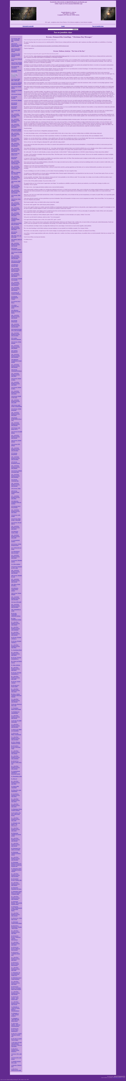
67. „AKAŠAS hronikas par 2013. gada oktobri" (15, 752)
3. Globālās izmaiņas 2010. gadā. (16, 1062)
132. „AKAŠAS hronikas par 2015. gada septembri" (15, 476)
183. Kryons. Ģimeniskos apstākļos (16, 249)
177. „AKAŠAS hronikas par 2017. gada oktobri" (15, 275)
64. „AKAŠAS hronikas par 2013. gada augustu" (15, 767)
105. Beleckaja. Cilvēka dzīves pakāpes (14, 589)
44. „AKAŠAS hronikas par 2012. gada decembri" (15, 858)
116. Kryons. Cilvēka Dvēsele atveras (16, 544)
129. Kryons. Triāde (15, 488)
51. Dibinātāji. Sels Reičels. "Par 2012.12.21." (15, 824)
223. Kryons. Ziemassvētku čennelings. (14, 75)
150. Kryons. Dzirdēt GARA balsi (16, 397)
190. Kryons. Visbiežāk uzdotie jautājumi (15, 219)
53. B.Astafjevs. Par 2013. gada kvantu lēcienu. (15, 814)
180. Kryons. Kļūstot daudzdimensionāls (16, 261)
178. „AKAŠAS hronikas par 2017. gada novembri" (15, 270)
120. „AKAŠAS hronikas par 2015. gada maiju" (15, 528)
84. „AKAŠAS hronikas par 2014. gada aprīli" (15, 678)
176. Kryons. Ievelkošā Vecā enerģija (16, 279)
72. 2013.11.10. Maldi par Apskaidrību (16, 730)
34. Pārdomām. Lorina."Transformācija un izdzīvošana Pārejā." (16, 908)
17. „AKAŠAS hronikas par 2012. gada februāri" (15, 993)
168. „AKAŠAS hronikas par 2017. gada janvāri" (15, 317)
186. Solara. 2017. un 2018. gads (16, 236)
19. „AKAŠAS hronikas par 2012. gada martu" (15, 983)
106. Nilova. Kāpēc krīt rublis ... (15, 585)
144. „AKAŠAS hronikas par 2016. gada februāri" (15, 424)
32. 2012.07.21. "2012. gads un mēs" (16, 919)
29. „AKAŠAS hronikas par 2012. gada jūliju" (15, 932)
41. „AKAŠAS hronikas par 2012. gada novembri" (15, 875)
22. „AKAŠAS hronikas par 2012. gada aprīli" (15, 969)
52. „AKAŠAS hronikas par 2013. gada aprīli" (15, 819)
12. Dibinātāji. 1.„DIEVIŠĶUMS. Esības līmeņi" (15, 1020)
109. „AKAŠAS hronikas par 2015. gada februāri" (15, 572)
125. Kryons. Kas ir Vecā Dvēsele (15, 507)
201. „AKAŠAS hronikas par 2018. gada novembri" (15, 167)
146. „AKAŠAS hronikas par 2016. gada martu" (15, 414)
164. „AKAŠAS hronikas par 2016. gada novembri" (15, 334)
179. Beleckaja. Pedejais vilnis (14, 265)
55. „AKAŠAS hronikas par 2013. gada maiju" (15, 805)
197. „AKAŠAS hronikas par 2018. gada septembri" (15, 186)
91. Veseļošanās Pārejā (16, 650)
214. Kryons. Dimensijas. (14, 107)
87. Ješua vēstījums (15, 665)
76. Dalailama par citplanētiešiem (15, 712)
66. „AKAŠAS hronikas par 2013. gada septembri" (15, 757)
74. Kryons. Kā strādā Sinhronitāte (16, 721)
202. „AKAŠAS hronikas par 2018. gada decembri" (15, 162)
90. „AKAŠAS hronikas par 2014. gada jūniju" (15, 654)
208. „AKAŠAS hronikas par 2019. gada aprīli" (15, 134)
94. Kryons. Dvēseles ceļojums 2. (16, 638)
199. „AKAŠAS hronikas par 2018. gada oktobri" (15, 177)
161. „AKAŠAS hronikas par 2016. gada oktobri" (15, 347)
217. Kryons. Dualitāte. (14, 97)
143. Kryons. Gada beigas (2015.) (15, 428)
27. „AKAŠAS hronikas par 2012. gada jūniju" (15, 943)
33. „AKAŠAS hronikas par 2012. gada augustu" (15, 914)
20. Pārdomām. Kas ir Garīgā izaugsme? (16, 978)
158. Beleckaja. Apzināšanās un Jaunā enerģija (16, 361)
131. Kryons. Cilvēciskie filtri (15, 480)
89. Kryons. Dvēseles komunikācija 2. (16, 658)
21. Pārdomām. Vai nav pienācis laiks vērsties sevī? (15, 974)
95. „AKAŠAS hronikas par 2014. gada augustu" (15, 634)
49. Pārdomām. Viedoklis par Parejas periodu (16, 834)
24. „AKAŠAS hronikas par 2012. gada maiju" (15, 959)
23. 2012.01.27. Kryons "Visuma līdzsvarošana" (15, 964)
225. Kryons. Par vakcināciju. (15, 67)
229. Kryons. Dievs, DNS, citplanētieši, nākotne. (16, 50)
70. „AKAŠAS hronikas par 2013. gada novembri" (15, 738)
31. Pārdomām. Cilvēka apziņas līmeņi (16, 922)
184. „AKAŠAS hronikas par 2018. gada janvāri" (15, 244)
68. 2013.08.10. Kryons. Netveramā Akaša (15, 747)
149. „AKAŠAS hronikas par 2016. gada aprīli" (15, 401)
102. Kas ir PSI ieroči (16, 602)
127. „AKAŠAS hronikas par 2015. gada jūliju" (15, 497)
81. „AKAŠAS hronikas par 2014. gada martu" (15, 690)
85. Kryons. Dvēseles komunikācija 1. (16, 673)
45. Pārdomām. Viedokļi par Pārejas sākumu (15, 853)
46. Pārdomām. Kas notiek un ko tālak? (15, 849)
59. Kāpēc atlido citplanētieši (15, 787)
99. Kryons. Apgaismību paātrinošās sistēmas (15, 615)
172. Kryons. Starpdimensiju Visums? (14, 298)
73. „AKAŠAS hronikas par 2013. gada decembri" (15, 726)
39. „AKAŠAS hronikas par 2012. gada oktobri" (15, 884)
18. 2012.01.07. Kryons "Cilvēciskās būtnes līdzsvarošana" (16, 988)
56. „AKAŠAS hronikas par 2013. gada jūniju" (15, 800)
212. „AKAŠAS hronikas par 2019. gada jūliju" (15, 115)
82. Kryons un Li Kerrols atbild (15, 686)
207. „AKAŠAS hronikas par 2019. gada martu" (15, 139)
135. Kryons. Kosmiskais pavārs (15, 462)
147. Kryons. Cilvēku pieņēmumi (16, 409)
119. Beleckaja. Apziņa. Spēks (14, 532)
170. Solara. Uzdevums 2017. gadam (15, 306)
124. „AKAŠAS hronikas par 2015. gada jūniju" (15, 511)
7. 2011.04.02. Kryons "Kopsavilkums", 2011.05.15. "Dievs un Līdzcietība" (16, 1044)
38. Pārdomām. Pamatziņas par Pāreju (16, 888)
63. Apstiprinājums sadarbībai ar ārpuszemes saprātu (15, 772)
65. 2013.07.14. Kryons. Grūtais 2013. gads (16, 762)
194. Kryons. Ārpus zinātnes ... (15, 199)
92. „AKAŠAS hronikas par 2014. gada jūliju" (15, 646)
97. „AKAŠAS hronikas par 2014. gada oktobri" (15, 623)
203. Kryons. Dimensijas (14, 158)
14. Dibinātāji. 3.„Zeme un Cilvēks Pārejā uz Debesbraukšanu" (15, 1008)
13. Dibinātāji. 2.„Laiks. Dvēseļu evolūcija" (15, 1015)
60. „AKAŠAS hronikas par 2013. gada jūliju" (15, 783)
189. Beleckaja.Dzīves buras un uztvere (16, 223)
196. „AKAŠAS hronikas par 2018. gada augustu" (15, 191)
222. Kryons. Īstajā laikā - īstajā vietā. (15, 79)
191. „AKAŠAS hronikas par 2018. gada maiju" (15, 214)
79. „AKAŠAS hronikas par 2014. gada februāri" (15, 700)
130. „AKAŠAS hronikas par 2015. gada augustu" (15, 485)
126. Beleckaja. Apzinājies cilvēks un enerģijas (16, 502)
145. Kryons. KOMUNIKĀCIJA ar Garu (16, 419)
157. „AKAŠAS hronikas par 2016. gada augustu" (15, 366)
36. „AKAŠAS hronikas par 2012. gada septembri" (15, 898)
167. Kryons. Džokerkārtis (14, 321)
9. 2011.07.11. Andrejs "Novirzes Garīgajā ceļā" (16, 1035)
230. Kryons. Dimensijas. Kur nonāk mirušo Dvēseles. (16, 45)
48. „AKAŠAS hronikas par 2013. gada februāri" (15, 839)
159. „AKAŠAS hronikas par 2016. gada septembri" (15, 356)
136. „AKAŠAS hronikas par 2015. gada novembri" (15, 458)
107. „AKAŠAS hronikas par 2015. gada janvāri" (15, 580)
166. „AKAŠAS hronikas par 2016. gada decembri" (15, 325)
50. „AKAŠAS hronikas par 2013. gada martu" (15, 829)
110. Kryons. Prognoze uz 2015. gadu (16, 567)
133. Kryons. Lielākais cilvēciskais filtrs (16, 471)
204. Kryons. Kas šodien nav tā (15, 154)
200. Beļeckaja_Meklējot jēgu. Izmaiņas (15, 172)
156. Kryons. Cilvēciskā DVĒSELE (16, 370)
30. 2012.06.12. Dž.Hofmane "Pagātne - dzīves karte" (16, 927)
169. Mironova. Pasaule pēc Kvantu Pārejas (15, 311)
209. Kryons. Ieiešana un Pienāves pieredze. (16, 130)
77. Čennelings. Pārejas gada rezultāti (16, 708)
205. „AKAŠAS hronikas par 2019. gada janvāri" (15, 150)
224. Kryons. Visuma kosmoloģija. (16, 71)
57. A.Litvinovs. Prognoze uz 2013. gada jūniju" (15, 795)
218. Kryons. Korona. (16, 94)
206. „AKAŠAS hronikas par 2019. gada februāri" (15, 145)
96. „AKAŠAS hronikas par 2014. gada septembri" (15, 628)
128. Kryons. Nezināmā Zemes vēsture (15, 492)
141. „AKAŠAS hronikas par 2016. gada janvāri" (15, 437)
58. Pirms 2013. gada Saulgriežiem (16, 791)
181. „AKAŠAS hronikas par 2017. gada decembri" (15, 257)
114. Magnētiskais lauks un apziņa (15, 552)
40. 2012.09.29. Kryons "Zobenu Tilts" (16, 879)
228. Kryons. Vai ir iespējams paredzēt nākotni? (15, 55)
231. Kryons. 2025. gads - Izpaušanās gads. (15, 40)
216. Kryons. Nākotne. (16, 100)
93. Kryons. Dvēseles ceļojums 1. (16, 642)
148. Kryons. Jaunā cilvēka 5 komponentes (16, 405)
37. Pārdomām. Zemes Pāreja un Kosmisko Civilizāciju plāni (16, 893)
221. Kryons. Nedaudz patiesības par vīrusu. (16, 83)
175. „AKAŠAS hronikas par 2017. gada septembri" (15, 284)
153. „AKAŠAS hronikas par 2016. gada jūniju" (15, 384)
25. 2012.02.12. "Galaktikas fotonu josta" (15, 954)
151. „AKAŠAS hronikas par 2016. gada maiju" (15, 392)
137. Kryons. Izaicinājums (14, 453)
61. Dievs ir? (14, 778)
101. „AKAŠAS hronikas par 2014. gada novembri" (15, 606)
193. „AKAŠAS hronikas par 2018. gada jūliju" (15, 204)
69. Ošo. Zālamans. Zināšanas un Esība (15, 743)
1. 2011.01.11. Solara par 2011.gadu (16, 1069)
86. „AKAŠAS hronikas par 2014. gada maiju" (15, 669)
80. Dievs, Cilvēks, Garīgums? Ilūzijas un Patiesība (16, 695)
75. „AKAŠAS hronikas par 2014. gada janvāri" (15, 717)
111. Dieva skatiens (15, 564)
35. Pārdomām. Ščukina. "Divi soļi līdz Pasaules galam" (16, 903)
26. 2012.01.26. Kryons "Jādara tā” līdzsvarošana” (15, 949)
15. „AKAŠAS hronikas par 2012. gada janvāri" (15, 1003)
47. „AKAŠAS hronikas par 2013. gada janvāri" (15, 845)
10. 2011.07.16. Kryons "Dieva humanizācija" (14, 1030)
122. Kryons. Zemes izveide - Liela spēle (16, 519)
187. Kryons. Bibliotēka (14, 232)
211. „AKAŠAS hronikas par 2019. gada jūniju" (15, 120)
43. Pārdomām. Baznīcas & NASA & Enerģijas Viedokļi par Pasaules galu (16, 864)
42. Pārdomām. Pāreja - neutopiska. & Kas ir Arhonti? (16, 870)
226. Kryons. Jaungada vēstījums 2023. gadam (16, 63)
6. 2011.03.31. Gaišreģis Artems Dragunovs (15, 1050)
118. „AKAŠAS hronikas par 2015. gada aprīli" (15, 536)
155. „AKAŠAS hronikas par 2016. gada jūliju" (15, 375)
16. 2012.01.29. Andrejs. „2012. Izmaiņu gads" (15, 998)
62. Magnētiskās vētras (16, 776)
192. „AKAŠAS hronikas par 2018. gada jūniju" (15, 209)
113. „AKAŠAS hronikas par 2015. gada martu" (15, 557)
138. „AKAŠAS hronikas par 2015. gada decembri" (15, 449)
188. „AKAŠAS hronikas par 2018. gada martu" (15, 228)
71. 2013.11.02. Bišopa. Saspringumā (16, 734)
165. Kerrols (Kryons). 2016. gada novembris (16, 330)
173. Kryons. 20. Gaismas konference (16, 293)
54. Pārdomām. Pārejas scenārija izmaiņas (16, 810)
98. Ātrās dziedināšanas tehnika (16, 619)
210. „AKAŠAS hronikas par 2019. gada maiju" (15, 126)
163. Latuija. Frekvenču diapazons (16, 338)
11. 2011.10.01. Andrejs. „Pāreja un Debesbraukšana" (15, 1025)
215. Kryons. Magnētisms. (14, 103)
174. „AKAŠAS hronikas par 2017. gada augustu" (15, 289)
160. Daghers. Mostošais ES (14, 351)
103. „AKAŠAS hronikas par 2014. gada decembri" (15, 598)
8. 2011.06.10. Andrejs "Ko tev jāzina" (16, 1039)
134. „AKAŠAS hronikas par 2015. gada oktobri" (15, 467)
